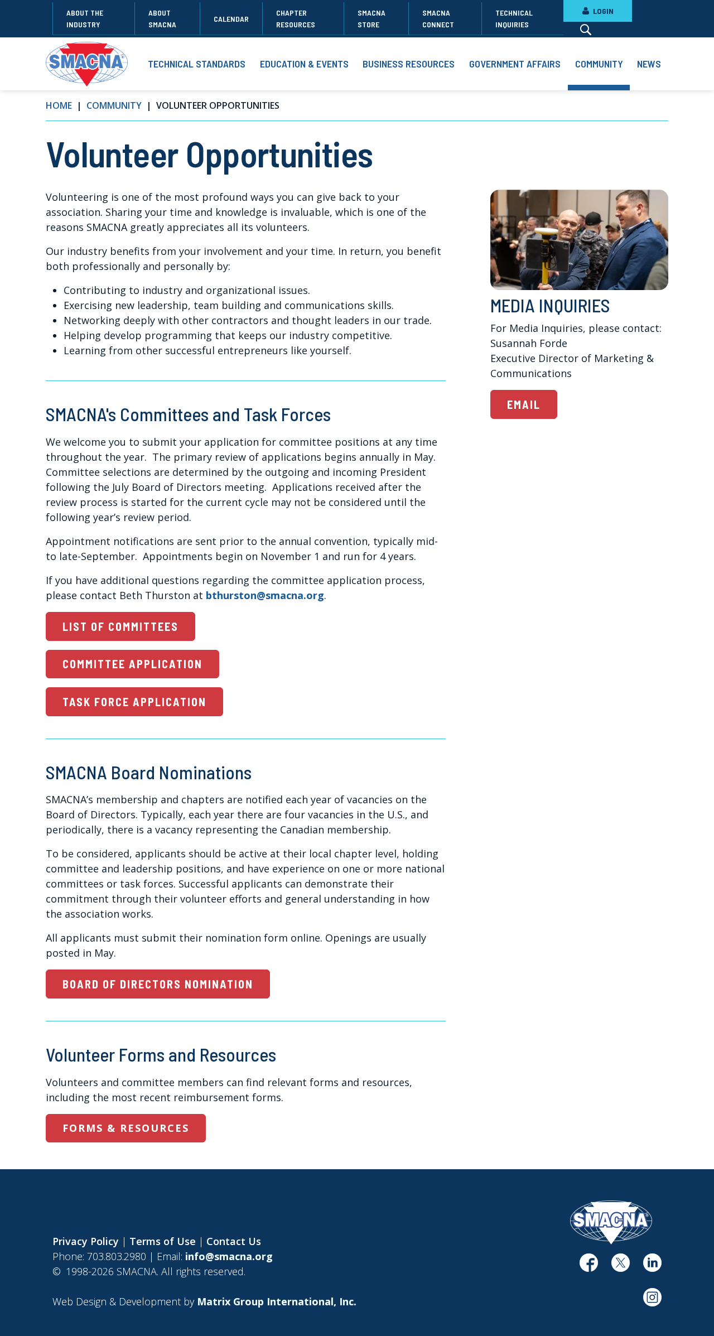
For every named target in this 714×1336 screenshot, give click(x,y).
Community (114, 105)
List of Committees (120, 626)
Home (59, 105)
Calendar (231, 18)
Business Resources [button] (409, 63)
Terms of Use (162, 1241)
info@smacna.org (229, 1256)
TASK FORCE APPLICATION (134, 701)
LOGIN (602, 11)
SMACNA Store (371, 18)
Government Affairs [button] (515, 63)
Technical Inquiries (514, 18)
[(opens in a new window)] (589, 1267)
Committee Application (132, 664)
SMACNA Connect (438, 18)
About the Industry (84, 18)
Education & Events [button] (304, 63)
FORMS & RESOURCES (125, 1128)
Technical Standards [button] (196, 63)
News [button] (649, 63)
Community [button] (599, 63)
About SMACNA (162, 18)
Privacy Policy (85, 1241)
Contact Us (233, 1241)
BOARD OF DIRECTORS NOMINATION (157, 984)
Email (524, 404)
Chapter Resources (295, 18)
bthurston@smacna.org (265, 595)
